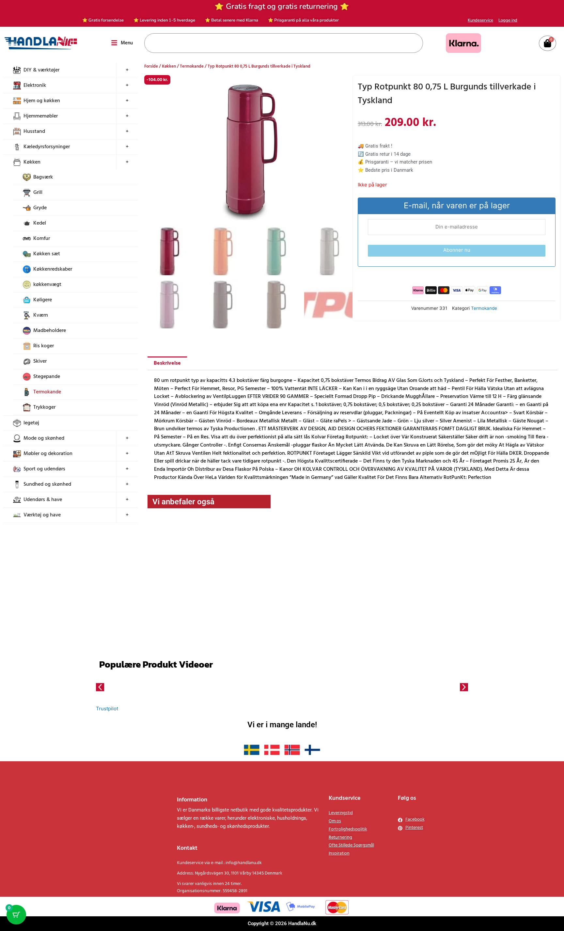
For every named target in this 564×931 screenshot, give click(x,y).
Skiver (40, 361)
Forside (151, 66)
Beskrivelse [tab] (167, 419)
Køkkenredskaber (52, 269)
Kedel (39, 223)
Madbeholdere (49, 330)
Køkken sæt (46, 254)
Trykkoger (44, 407)
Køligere (42, 300)
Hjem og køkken (42, 101)
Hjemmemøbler (41, 116)
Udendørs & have (43, 500)
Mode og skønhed (44, 438)
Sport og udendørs (44, 469)
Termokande (47, 392)
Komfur (41, 238)
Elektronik (35, 85)
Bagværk (43, 177)
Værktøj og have (42, 515)
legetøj (31, 423)
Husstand (34, 131)
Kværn (40, 315)
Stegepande (46, 376)
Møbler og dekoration (48, 454)
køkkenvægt (47, 284)
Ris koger (43, 346)
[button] (342, 86)
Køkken (32, 162)
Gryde (40, 208)
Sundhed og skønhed (47, 484)
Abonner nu (456, 250)
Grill (37, 192)
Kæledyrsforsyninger (47, 147)
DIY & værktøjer (41, 70)
